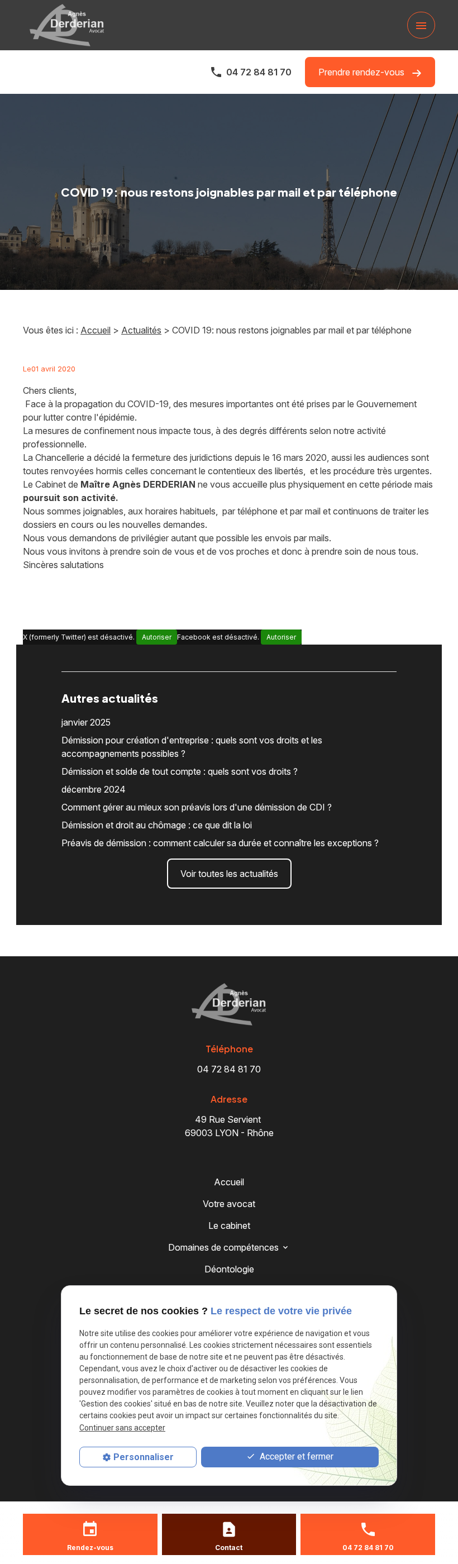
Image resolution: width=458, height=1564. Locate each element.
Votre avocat (229, 1203)
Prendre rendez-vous (362, 72)
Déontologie (229, 1269)
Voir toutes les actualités (229, 873)
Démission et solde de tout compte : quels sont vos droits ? (179, 771)
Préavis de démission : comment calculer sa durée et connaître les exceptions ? (220, 842)
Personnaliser (143, 1457)
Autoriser (156, 637)
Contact (228, 1547)
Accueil (95, 330)
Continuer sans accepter (122, 1427)
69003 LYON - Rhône (229, 1126)
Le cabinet (229, 1225)
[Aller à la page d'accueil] (67, 25)
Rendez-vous (90, 1547)
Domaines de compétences (223, 1247)
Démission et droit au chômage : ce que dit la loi (156, 825)
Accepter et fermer (295, 1456)
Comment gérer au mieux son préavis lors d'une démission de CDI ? (196, 807)
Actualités (141, 330)
